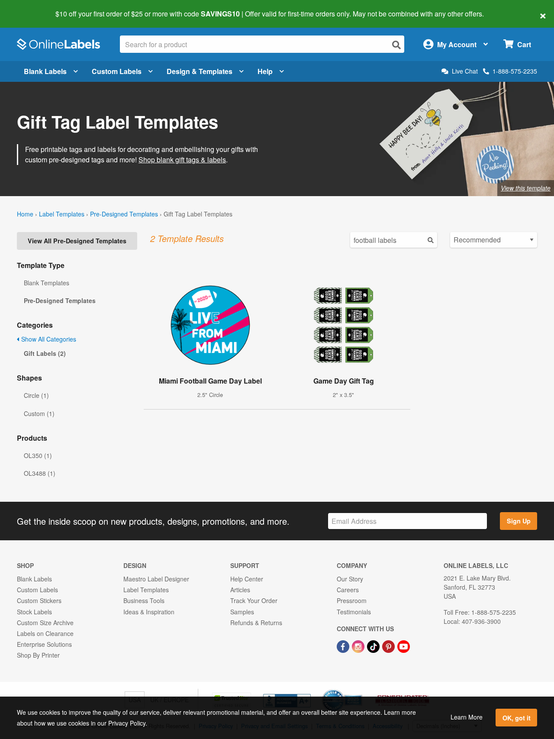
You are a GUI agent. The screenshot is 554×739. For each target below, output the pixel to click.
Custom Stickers (39, 600)
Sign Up (519, 520)
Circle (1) (36, 395)
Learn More (467, 717)
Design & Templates (199, 71)
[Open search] (396, 45)
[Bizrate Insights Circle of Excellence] (359, 690)
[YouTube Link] (403, 645)
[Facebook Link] (344, 645)
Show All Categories (47, 339)
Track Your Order (253, 600)
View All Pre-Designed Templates (77, 240)
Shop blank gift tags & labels (182, 160)
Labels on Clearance (45, 633)
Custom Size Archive (45, 622)
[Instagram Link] (359, 645)
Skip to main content (31, 7)
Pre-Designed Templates (124, 214)
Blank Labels (45, 71)
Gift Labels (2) (45, 353)
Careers (348, 589)
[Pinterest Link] (389, 645)
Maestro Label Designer (156, 578)
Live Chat (465, 71)
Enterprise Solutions (44, 644)
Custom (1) (39, 413)
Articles (240, 589)
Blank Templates (46, 282)
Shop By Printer (38, 655)
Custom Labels (117, 71)
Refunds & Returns (256, 622)
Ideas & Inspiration (148, 611)
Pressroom (352, 600)
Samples (242, 611)
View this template (526, 188)
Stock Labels (34, 611)
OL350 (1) (38, 455)
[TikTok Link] (374, 645)
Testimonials (354, 611)
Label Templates (61, 214)
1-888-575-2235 (515, 71)
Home (25, 214)
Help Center (246, 578)
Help (265, 71)
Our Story (350, 578)
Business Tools (143, 600)
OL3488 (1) (39, 473)
